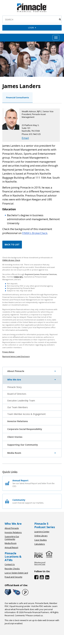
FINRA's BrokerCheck (34, 233)
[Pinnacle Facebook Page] (37, 578)
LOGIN (31, 27)
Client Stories (14, 436)
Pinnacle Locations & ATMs (13, 556)
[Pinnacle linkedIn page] (47, 578)
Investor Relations (17, 421)
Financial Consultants (17, 97)
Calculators (39, 544)
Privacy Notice (8, 352)
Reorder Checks (12, 568)
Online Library (41, 535)
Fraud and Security (13, 576)
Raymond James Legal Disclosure (16, 356)
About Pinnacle (15, 371)
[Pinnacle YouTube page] (42, 578)
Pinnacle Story (14, 387)
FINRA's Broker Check (11, 260)
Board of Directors (16, 393)
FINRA (16, 277)
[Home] (40, 565)
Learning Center (41, 531)
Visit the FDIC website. (41, 606)
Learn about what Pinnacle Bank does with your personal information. (31, 609)
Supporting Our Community (22, 444)
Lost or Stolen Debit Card (16, 572)
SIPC (21, 277)
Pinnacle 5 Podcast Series (44, 525)
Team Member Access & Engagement (26, 414)
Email (25, 138)
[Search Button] (60, 19)
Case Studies (40, 539)
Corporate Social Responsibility (24, 429)
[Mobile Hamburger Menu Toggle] (56, 37)
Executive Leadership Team (21, 400)
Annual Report (11, 547)
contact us (38, 615)
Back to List (12, 244)
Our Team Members (17, 407)
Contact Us (10, 564)
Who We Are (14, 379)
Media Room (14, 452)
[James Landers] (32, 11)
